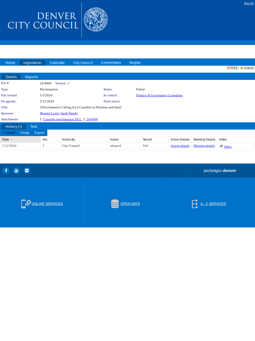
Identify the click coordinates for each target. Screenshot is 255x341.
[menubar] (23, 133)
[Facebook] (5, 170)
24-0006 (92, 119)
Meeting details (204, 146)
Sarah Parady (69, 113)
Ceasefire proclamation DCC (62, 119)
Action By (68, 139)
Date (5, 139)
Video (228, 147)
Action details (180, 146)
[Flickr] (26, 170)
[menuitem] (8, 133)
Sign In (249, 3)
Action (114, 139)
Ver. (45, 139)
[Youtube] (16, 170)
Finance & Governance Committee (159, 95)
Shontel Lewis (49, 113)
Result (147, 139)
